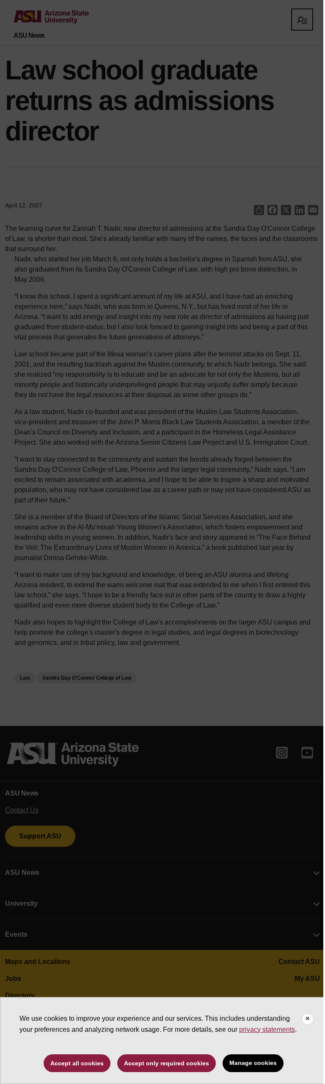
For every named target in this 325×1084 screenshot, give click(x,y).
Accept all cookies (77, 1063)
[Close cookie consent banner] (308, 1019)
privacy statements (267, 1029)
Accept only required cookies (166, 1063)
